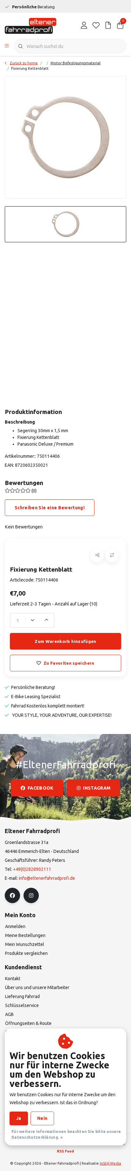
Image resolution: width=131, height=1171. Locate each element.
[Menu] (7, 46)
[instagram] (31, 895)
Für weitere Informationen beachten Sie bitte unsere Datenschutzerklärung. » (66, 1134)
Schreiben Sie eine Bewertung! (50, 507)
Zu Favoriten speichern (69, 663)
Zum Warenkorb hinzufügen (65, 641)
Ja (18, 1118)
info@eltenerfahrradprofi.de (47, 878)
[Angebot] (108, 25)
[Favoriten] (96, 25)
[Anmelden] (84, 25)
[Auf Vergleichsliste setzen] (112, 555)
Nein (42, 1118)
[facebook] (12, 895)
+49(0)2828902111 (32, 869)
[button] (97, 555)
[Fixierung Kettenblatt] (65, 137)
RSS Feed (65, 1151)
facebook (40, 788)
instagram (96, 788)
